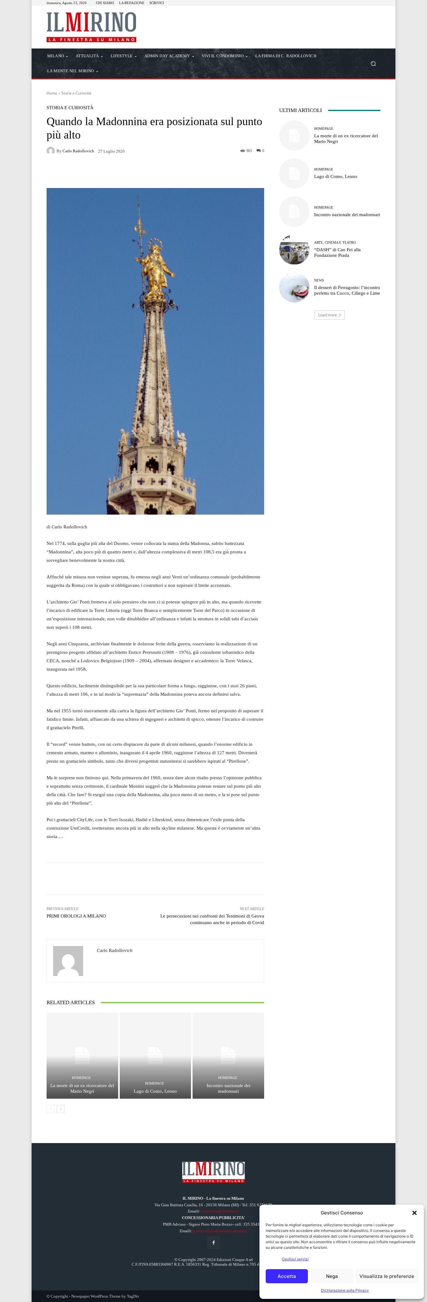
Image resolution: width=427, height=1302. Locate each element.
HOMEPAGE (81, 1078)
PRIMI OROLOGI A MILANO (76, 915)
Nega (332, 1276)
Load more (327, 315)
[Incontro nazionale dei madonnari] (228, 1055)
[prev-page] (50, 1109)
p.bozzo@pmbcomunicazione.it (220, 1230)
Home (52, 93)
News (319, 280)
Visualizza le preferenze (386, 1276)
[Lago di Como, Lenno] (155, 1055)
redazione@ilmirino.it (220, 1211)
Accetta (287, 1276)
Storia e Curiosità (76, 93)
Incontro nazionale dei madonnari (228, 1088)
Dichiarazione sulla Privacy (345, 1290)
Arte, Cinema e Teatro (335, 242)
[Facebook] (213, 1243)
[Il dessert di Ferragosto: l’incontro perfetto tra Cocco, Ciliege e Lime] (294, 287)
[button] (414, 1213)
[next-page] (60, 1109)
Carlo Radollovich (78, 151)
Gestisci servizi (295, 1259)
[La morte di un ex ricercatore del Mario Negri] (82, 1055)
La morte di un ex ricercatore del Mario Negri (82, 1088)
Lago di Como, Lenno (155, 1091)
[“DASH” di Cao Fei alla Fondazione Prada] (294, 249)
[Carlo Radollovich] (52, 151)
